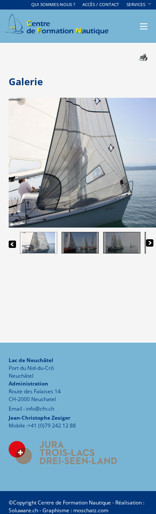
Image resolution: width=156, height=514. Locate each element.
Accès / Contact (100, 4)
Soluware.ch (23, 510)
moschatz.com (90, 510)
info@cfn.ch (40, 408)
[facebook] (13, 471)
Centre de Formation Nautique (74, 502)
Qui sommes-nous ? (53, 4)
